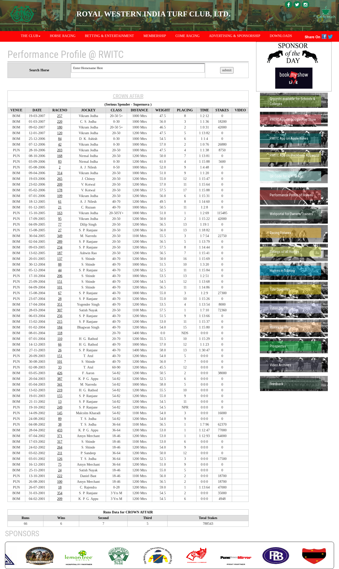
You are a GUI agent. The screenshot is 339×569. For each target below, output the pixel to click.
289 (59, 242)
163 (59, 213)
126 (59, 459)
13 (60, 402)
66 (60, 344)
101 (59, 287)
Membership (154, 36)
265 (59, 179)
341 (59, 384)
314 (59, 173)
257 (59, 116)
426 (59, 373)
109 (59, 196)
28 (60, 299)
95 (60, 219)
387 (59, 379)
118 (59, 333)
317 (59, 442)
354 (59, 493)
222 (59, 476)
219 (59, 390)
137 (59, 259)
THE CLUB (29, 36)
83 (60, 161)
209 (59, 184)
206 (59, 276)
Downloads (281, 36)
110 (59, 339)
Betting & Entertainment (109, 36)
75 (60, 464)
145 (59, 413)
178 (59, 190)
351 (59, 304)
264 (59, 447)
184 (59, 327)
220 (59, 121)
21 (60, 207)
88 (60, 264)
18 (60, 487)
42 (60, 144)
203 (59, 150)
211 (59, 453)
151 (59, 282)
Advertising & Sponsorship (234, 36)
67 (60, 293)
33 (60, 367)
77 (60, 224)
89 (60, 419)
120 (59, 133)
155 (59, 396)
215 (59, 322)
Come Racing (187, 36)
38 (60, 424)
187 (59, 253)
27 (60, 230)
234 (59, 247)
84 (60, 139)
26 (60, 350)
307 (59, 310)
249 (59, 407)
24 (60, 470)
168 (59, 156)
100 (59, 482)
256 (59, 316)
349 (59, 236)
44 (60, 270)
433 (59, 430)
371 (59, 436)
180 (59, 127)
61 (60, 201)
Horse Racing (62, 36)
